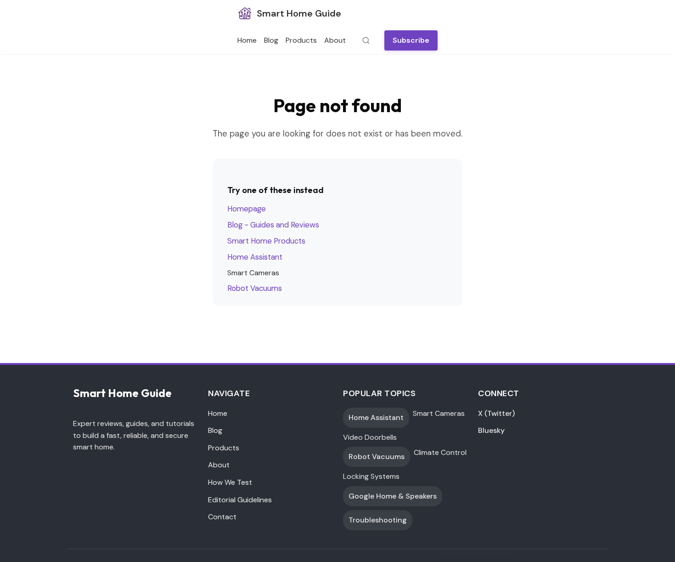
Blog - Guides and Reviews (273, 225)
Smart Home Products (266, 241)
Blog (271, 40)
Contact (222, 517)
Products (301, 40)
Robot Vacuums (254, 288)
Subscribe (411, 40)
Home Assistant (254, 257)
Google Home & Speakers (393, 496)
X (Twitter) (496, 413)
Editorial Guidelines (240, 500)
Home (247, 40)
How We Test (230, 482)
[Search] (363, 40)
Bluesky (491, 430)
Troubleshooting (378, 520)
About (335, 40)
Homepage (246, 209)
